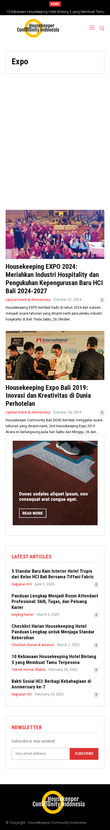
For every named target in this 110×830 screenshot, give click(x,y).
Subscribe (84, 754)
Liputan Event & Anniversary (28, 299)
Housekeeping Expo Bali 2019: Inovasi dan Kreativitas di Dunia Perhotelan (48, 396)
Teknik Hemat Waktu (28, 669)
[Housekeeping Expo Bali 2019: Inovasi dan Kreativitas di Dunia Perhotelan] (55, 355)
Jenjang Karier (23, 614)
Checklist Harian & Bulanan (33, 645)
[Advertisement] (55, 138)
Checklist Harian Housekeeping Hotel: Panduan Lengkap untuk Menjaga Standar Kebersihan (53, 631)
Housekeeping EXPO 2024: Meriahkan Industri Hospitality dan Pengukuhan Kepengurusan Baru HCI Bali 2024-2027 (54, 279)
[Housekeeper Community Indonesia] (35, 28)
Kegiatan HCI (22, 584)
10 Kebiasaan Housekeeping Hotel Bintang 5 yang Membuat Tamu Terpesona (54, 659)
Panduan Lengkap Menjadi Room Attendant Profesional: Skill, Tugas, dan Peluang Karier (55, 601)
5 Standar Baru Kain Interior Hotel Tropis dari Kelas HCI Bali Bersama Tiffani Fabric (53, 573)
